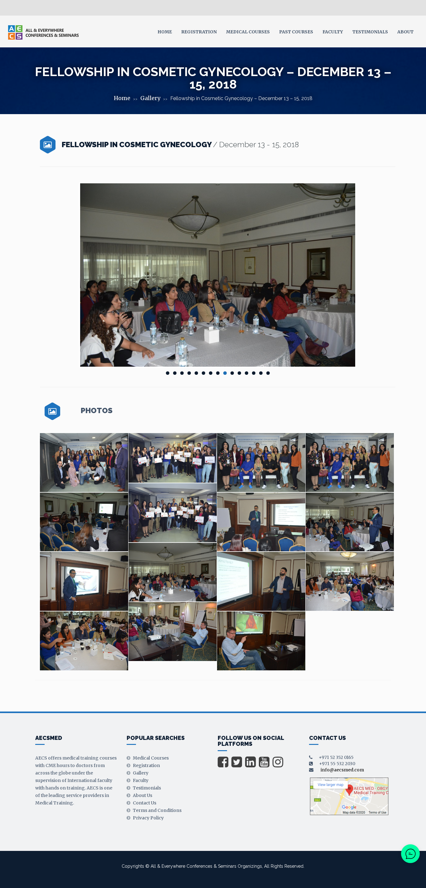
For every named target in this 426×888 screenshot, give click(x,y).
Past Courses (296, 32)
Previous (71, 275)
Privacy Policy (148, 818)
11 (239, 373)
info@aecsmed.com (342, 770)
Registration (199, 32)
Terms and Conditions (157, 810)
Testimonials (370, 32)
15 (268, 373)
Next (364, 275)
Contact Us (144, 803)
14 (261, 373)
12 (246, 373)
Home (164, 32)
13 (253, 373)
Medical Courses (248, 32)
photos (97, 411)
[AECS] (43, 31)
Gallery (150, 98)
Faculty (332, 32)
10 (232, 373)
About (405, 32)
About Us (142, 795)
